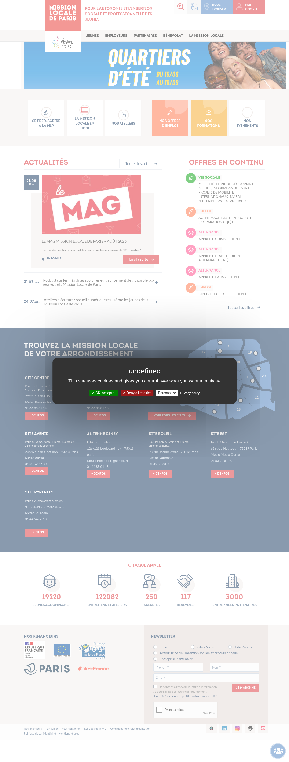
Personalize (167, 392)
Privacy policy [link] (190, 392)
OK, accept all (105, 392)
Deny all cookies (138, 392)
